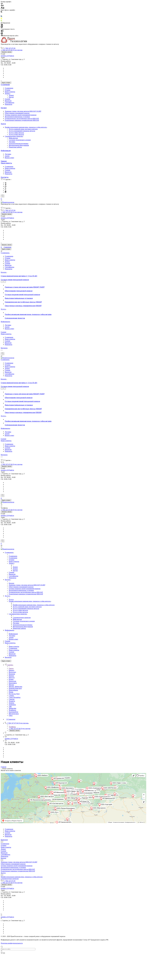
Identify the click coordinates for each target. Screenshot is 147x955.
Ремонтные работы (15, 147)
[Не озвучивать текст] (2, 34)
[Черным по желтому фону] (1, 19)
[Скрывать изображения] (2, 27)
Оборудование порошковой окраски (17, 113)
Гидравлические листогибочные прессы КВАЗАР (22, 118)
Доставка (12, 142)
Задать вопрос (6, 82)
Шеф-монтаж (13, 138)
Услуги (3, 124)
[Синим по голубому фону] (1, 16)
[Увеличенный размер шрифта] (2, 8)
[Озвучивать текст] (2, 31)
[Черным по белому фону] (1, 12)
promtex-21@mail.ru (7, 56)
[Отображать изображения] (2, 25)
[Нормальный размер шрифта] (2, 5)
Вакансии (8, 101)
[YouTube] (5, 186)
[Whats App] (5, 192)
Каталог (4, 108)
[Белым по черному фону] (1, 14)
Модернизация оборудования (19, 145)
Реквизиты (8, 104)
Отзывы (7, 90)
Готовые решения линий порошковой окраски (20, 115)
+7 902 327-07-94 (9, 48)
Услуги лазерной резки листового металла (23, 129)
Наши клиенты (10, 92)
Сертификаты (9, 102)
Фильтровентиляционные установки (17, 117)
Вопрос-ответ (9, 158)
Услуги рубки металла (16, 134)
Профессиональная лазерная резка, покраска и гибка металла (26, 127)
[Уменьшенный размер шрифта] (2, 3)
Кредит (11, 97)
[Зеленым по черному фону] (1, 21)
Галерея (7, 99)
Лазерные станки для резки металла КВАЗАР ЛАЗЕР (23, 111)
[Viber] (5, 188)
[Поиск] (2, 196)
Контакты (4, 177)
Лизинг (7, 93)
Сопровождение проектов (14, 136)
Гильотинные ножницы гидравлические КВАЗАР (22, 120)
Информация (6, 151)
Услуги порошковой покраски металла (22, 131)
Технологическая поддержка (18, 143)
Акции (7, 156)
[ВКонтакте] (5, 183)
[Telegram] (5, 185)
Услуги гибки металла (16, 133)
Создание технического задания (20, 140)
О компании (5, 85)
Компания (4, 840)
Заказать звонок (6, 52)
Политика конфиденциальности (12, 943)
